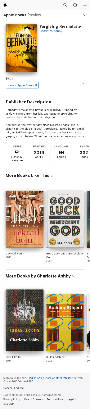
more (81, 136)
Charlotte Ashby (51, 31)
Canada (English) (13, 388)
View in (21, 85)
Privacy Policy (11, 399)
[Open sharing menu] (83, 85)
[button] (65, 5)
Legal (70, 399)
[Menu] (85, 5)
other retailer (63, 378)
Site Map (8, 403)
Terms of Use (54, 399)
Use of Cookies (33, 399)
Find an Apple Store (40, 378)
